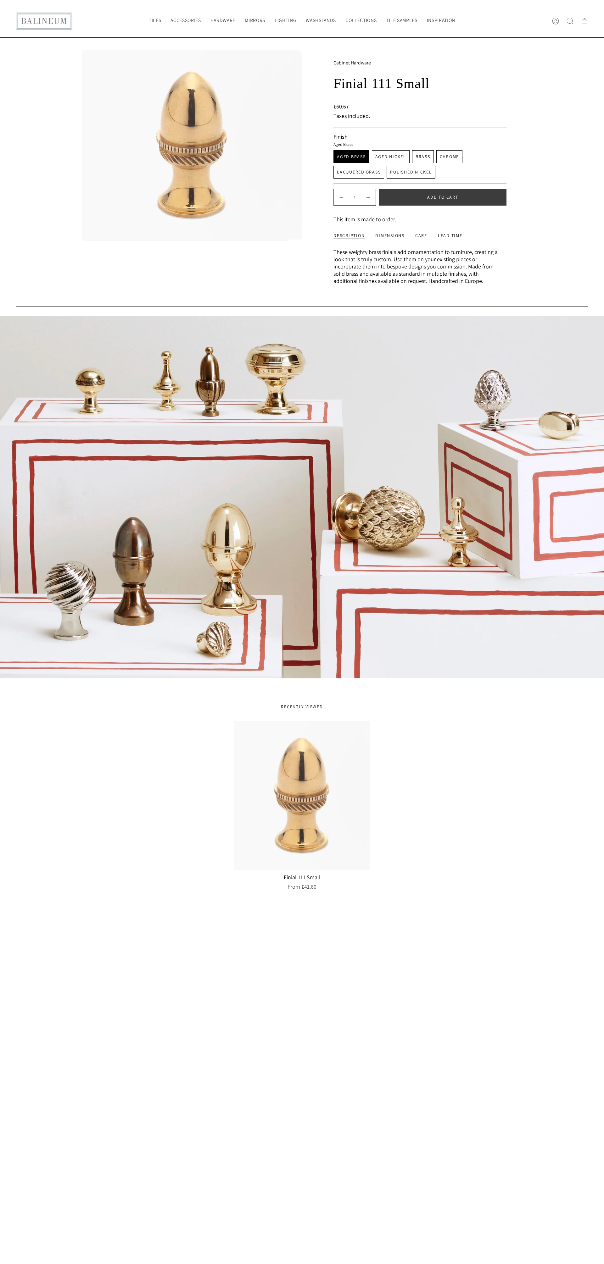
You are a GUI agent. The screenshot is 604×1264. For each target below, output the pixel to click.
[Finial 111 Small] (302, 795)
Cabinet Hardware (352, 62)
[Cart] (584, 21)
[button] (185, 21)
